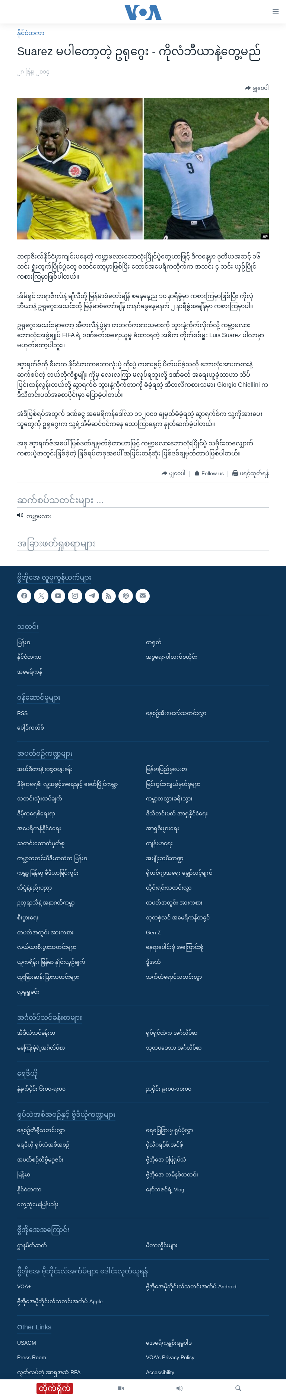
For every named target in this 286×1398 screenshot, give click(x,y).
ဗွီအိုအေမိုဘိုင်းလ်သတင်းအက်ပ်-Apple (60, 1301)
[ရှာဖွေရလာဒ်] (238, 1388)
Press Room (31, 1357)
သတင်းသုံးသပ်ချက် (39, 799)
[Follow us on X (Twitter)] (41, 596)
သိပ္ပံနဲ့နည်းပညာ (34, 888)
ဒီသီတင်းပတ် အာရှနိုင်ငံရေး (177, 813)
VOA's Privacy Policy (170, 1357)
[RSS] (109, 596)
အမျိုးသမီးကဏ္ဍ (165, 858)
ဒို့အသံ (153, 962)
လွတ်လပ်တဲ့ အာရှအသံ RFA (48, 1372)
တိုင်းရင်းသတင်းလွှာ (168, 888)
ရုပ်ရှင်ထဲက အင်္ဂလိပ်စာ (171, 1033)
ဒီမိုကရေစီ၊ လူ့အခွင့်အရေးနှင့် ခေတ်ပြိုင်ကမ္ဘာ (67, 784)
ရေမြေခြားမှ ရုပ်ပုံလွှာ (169, 1130)
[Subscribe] (143, 596)
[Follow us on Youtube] (58, 596)
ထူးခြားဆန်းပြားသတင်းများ (48, 976)
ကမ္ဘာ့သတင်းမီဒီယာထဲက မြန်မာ (52, 858)
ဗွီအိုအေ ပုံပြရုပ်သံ (166, 1160)
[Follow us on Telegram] (92, 596)
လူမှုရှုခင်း (28, 991)
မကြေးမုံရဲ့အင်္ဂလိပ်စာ (41, 1047)
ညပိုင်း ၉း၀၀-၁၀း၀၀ (168, 1089)
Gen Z (153, 932)
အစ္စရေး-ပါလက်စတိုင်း (171, 657)
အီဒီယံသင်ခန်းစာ (36, 1033)
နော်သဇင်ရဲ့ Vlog (165, 1189)
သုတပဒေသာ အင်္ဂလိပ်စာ (173, 1047)
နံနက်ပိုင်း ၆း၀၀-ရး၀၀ (41, 1089)
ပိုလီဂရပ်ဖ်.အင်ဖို (164, 1145)
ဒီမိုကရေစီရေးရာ (36, 813)
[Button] (257, 88)
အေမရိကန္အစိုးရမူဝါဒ (169, 1342)
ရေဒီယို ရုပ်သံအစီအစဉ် (43, 1145)
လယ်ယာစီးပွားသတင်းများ (46, 947)
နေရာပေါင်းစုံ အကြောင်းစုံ (174, 947)
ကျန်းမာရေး (159, 843)
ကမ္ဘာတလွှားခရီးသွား (169, 799)
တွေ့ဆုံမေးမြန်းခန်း (37, 1204)
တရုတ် (154, 642)
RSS (22, 713)
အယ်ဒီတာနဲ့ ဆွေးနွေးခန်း (45, 769)
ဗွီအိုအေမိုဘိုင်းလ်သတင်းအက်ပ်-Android (191, 1286)
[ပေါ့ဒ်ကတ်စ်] (125, 596)
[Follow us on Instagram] (75, 596)
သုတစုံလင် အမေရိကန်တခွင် (178, 917)
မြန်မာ (23, 642)
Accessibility (160, 1372)
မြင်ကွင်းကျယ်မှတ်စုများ (173, 784)
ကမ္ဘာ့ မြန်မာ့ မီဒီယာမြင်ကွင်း (48, 873)
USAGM (26, 1342)
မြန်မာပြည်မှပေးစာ (166, 769)
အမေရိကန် (29, 672)
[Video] (120, 1388)
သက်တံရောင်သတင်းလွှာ (174, 976)
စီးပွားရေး (28, 917)
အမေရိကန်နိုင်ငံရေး (39, 828)
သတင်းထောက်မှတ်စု (40, 843)
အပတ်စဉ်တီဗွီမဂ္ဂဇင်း (40, 1160)
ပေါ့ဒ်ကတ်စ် (30, 728)
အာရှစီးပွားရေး (162, 828)
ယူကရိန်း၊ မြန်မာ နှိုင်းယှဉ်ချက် (51, 962)
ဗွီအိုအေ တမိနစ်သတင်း (172, 1175)
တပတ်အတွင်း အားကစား (45, 932)
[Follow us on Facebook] (24, 596)
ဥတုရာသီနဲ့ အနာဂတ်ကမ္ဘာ (45, 902)
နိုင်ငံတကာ (30, 33)
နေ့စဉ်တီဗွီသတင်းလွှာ (41, 1130)
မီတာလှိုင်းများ (162, 1245)
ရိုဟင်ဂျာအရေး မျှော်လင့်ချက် (179, 873)
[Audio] (179, 1388)
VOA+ (24, 1286)
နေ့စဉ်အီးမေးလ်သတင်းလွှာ (176, 713)
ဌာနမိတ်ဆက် (32, 1245)
